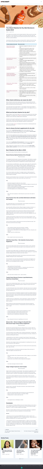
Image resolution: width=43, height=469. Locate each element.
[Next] (40, 449)
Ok (21, 467)
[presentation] (7, 444)
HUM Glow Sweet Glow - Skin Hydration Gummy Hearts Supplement (12, 68)
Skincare (10, 26)
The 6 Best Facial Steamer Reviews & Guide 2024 (20, 451)
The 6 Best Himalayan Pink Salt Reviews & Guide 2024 (31, 431)
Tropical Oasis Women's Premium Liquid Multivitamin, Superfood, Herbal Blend (11, 74)
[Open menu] (41, 1)
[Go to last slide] (2, 449)
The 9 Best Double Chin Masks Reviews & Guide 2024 (7, 451)
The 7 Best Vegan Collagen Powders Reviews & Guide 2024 (12, 431)
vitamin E (15, 123)
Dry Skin (7, 26)
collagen (19, 115)
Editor (4, 454)
